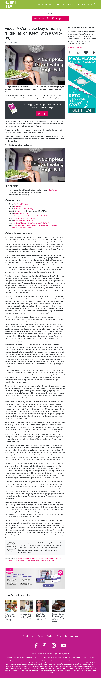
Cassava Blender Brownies (24, 220)
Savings (60, 5)
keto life (17, 560)
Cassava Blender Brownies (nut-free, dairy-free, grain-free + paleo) (58, 618)
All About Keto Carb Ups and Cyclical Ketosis (26, 616)
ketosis (33, 560)
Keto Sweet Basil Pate (22, 213)
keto (57, 558)
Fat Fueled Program (21, 204)
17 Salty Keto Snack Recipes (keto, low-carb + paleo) (10, 617)
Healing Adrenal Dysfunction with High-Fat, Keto (31, 216)
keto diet (11, 560)
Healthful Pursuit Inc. (45, 654)
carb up (20, 558)
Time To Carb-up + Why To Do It (25, 218)
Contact (50, 636)
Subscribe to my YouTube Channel (21, 228)
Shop (89, 5)
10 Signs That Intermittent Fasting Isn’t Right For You (32, 223)
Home (37, 5)
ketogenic (23, 560)
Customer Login (71, 636)
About (25, 636)
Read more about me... (76, 47)
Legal (56, 654)
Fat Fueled (53, 190)
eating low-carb (43, 558)
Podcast (70, 5)
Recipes (81, 5)
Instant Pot (20, 211)
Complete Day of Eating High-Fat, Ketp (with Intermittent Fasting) (36, 225)
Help (33, 636)
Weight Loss (61, 18)
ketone (28, 560)
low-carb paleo (40, 560)
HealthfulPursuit (11, 5)
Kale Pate (17, 206)
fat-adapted (51, 558)
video (46, 560)
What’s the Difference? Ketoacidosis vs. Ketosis (42, 617)
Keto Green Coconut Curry (23, 209)
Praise (41, 636)
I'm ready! (41, 114)
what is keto (52, 560)
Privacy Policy (64, 654)
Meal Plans (48, 5)
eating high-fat (27, 558)
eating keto (35, 558)
